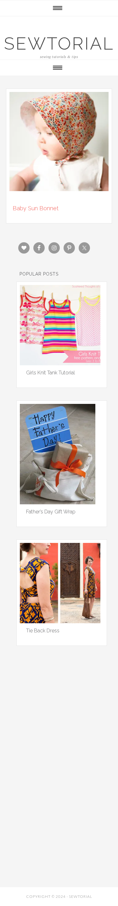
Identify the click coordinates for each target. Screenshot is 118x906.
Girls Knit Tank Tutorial (50, 373)
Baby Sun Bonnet (36, 208)
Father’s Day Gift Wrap (51, 512)
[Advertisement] (59, 729)
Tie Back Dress (42, 631)
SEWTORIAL (59, 43)
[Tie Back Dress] (60, 621)
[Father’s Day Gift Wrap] (57, 502)
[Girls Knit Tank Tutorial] (60, 363)
